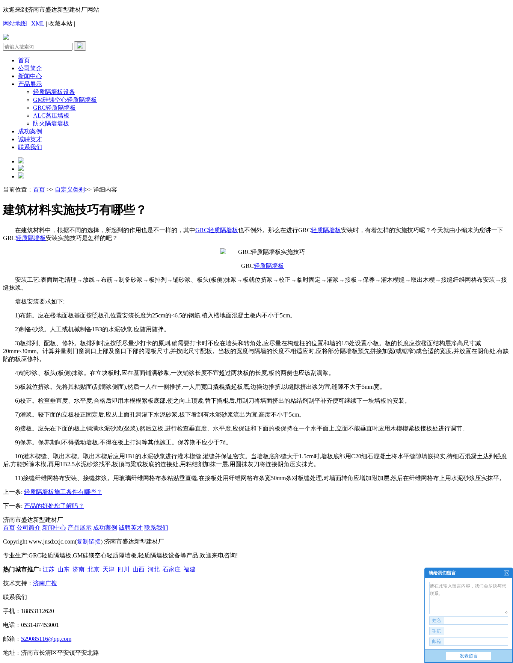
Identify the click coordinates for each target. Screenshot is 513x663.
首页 (24, 60)
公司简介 (30, 68)
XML (37, 23)
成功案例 (30, 131)
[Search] (80, 46)
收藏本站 (60, 23)
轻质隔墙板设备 (54, 92)
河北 (154, 569)
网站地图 (15, 23)
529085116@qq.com (46, 639)
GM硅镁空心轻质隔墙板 (65, 100)
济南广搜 (45, 583)
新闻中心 (30, 76)
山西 (139, 569)
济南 (78, 569)
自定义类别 (70, 189)
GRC (201, 230)
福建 (190, 569)
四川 (124, 569)
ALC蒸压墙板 (51, 115)
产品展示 (30, 84)
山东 (63, 569)
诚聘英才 (30, 139)
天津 (109, 569)
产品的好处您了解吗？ (54, 506)
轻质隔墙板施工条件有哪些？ (63, 492)
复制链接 (89, 541)
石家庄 (172, 569)
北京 (94, 569)
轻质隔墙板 (223, 230)
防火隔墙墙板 (51, 123)
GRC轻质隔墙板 (54, 107)
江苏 (48, 569)
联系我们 (30, 147)
